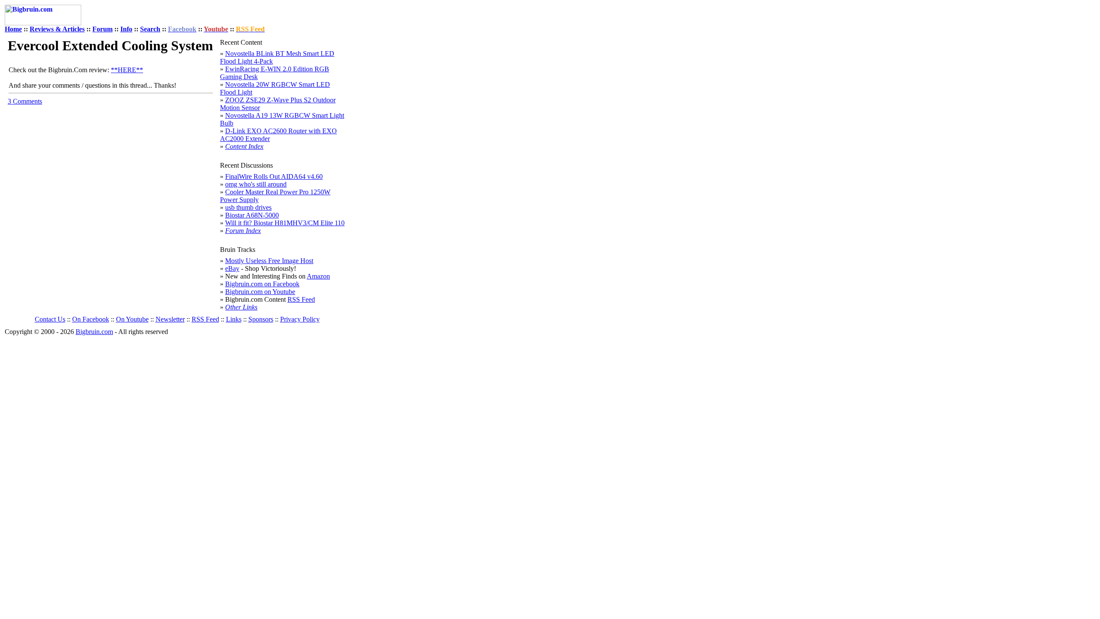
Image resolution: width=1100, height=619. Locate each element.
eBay (232, 268)
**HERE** (127, 70)
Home (13, 29)
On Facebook (90, 319)
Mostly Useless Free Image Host (269, 260)
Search (150, 29)
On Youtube (132, 319)
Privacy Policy (300, 319)
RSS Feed (301, 299)
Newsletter (170, 319)
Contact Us (50, 319)
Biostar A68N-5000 (252, 215)
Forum (102, 29)
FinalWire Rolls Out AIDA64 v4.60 (274, 176)
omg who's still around (256, 184)
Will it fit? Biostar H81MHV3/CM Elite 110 (285, 223)
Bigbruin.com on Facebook (262, 284)
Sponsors (260, 319)
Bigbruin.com (94, 331)
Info (126, 29)
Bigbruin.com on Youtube (260, 291)
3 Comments (25, 101)
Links (233, 319)
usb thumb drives (248, 207)
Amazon (318, 276)
